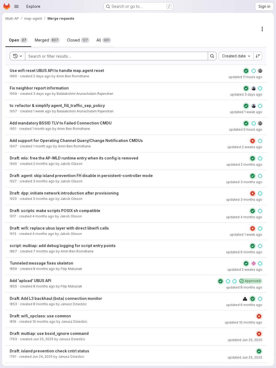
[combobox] (236, 56)
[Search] (212, 56)
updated (245, 77)
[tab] (18, 40)
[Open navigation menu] (16, 6)
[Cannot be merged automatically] (245, 298)
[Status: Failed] (252, 141)
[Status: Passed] (246, 71)
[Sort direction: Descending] (258, 56)
